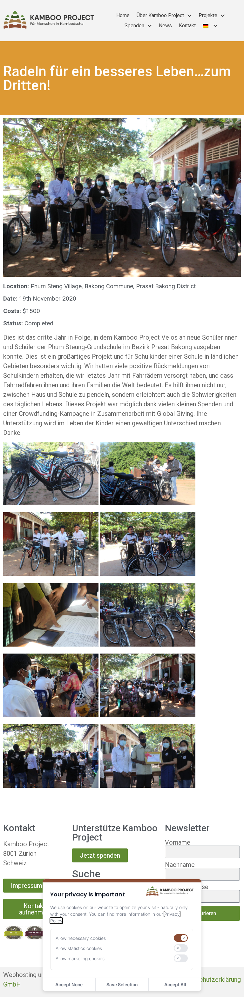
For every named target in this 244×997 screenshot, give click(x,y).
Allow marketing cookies (80, 958)
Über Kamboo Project (160, 15)
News (165, 26)
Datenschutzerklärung (210, 979)
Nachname (180, 864)
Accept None (69, 984)
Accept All (175, 984)
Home (123, 15)
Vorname (177, 842)
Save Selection (122, 984)
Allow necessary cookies (81, 938)
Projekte (208, 15)
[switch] (181, 938)
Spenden (134, 26)
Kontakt (187, 26)
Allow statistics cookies (79, 948)
